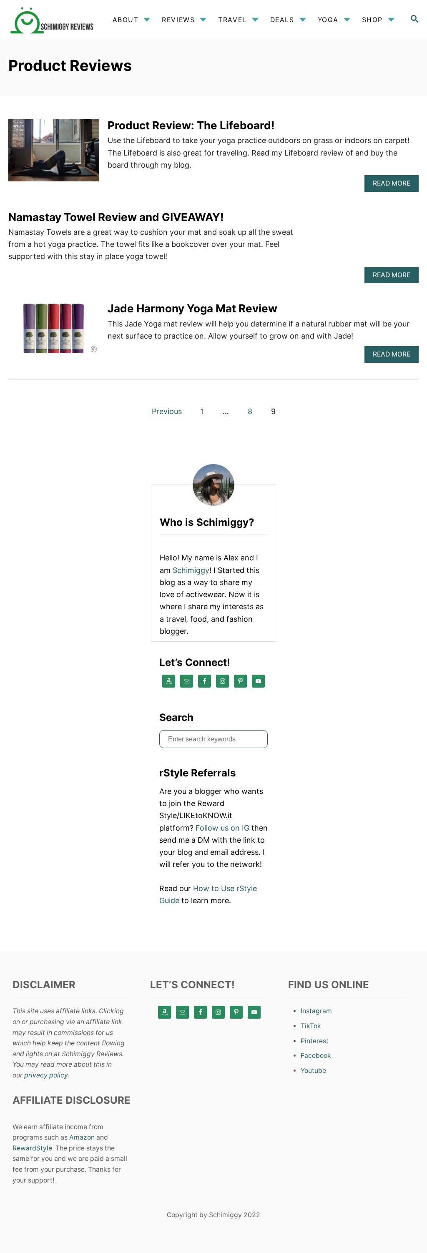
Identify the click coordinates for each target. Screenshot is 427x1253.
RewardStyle (32, 1148)
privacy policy (46, 1075)
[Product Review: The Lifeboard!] (53, 154)
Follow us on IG (222, 828)
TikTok (311, 1026)
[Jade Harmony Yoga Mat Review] (53, 331)
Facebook (316, 1056)
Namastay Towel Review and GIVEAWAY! (116, 217)
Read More (394, 185)
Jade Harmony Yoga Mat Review (192, 308)
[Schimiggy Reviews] (54, 20)
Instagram (316, 1011)
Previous (167, 411)
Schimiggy (191, 570)
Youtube (313, 1071)
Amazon (82, 1137)
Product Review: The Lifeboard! (191, 125)
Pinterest (315, 1041)
